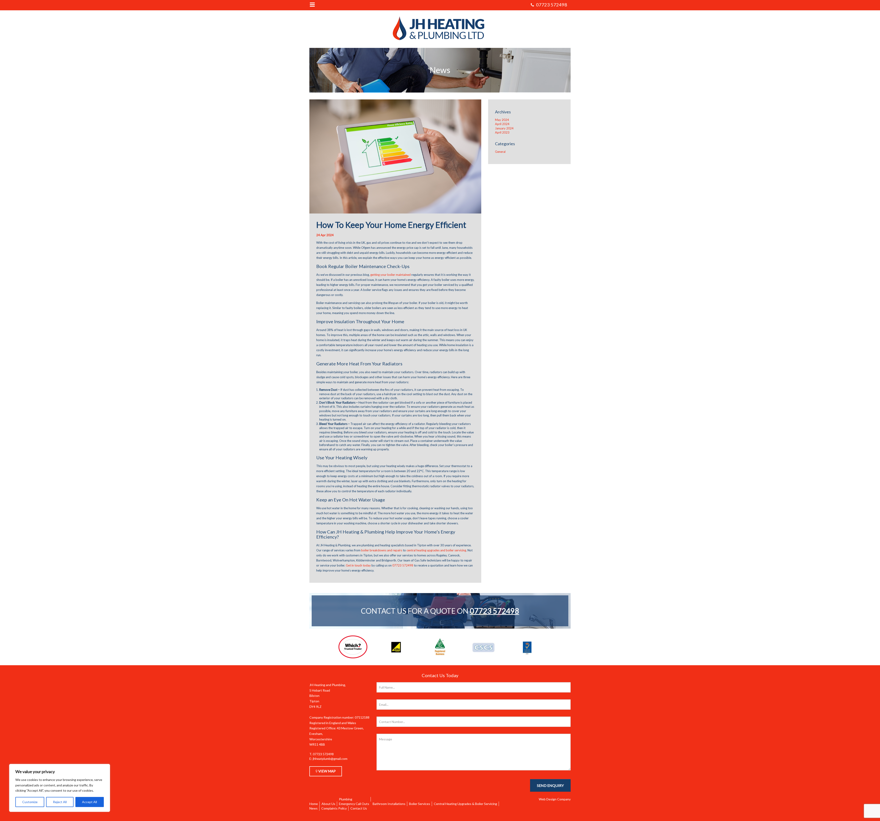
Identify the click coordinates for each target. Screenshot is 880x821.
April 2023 (502, 132)
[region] (59, 788)
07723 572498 (494, 610)
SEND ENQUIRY (550, 785)
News (313, 808)
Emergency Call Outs (354, 804)
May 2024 (502, 120)
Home (313, 804)
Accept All (89, 802)
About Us (328, 804)
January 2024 (504, 128)
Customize (30, 802)
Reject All (60, 802)
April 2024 (502, 124)
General (500, 151)
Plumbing (345, 799)
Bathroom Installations (389, 804)
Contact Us (358, 808)
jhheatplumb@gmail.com (330, 759)
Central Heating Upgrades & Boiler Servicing (465, 804)
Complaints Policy (334, 808)
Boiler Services (419, 804)
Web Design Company (555, 799)
